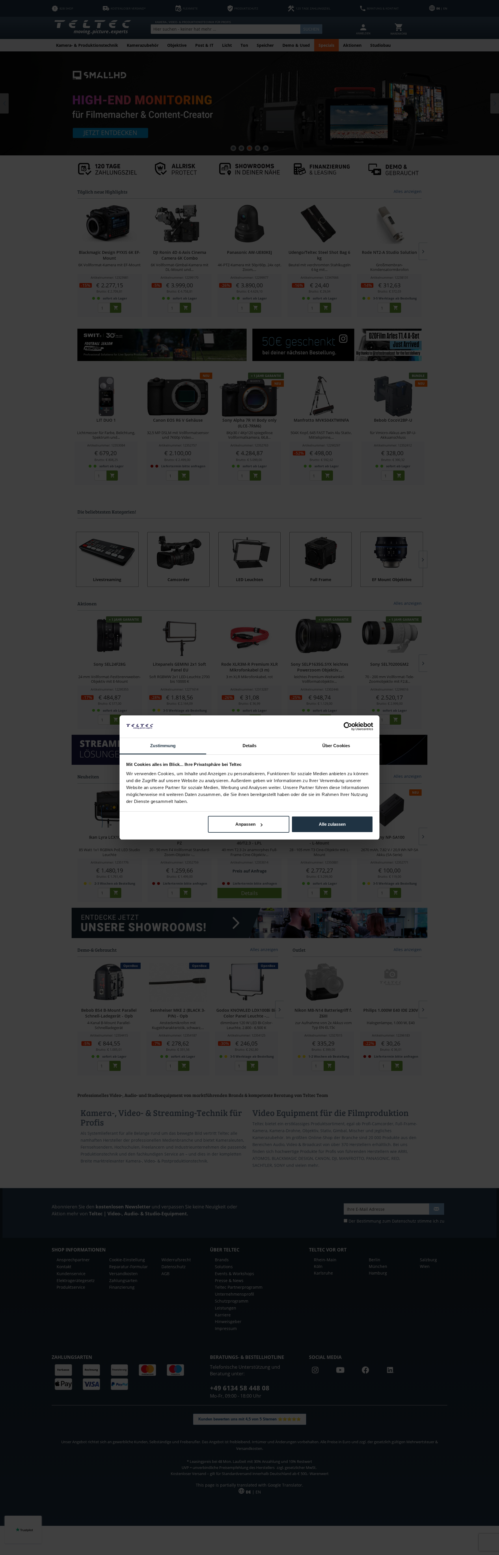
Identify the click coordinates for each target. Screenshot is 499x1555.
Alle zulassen (332, 824)
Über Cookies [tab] (336, 745)
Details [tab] (250, 745)
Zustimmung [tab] (163, 745)
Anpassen (245, 824)
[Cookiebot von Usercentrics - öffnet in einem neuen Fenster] (348, 726)
